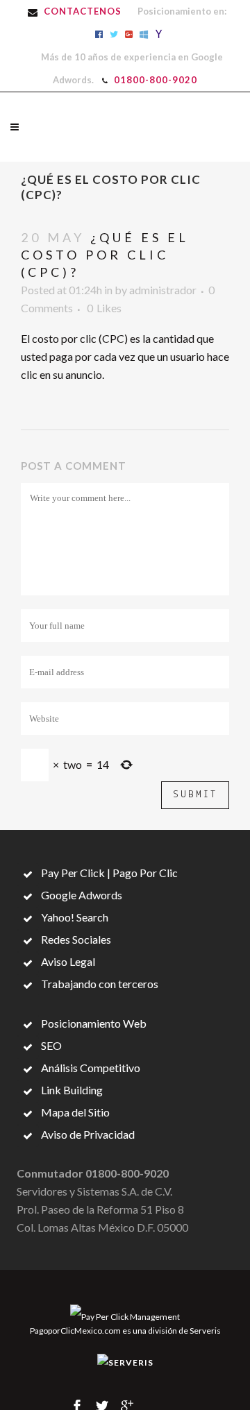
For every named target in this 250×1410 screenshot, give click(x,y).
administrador (163, 289)
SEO (50, 1045)
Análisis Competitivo (89, 1067)
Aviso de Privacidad (87, 1134)
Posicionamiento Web (93, 1023)
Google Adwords (80, 894)
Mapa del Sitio (74, 1112)
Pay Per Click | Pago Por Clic (108, 872)
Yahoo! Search (73, 917)
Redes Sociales (75, 939)
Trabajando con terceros (98, 983)
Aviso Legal (67, 961)
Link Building (71, 1089)
